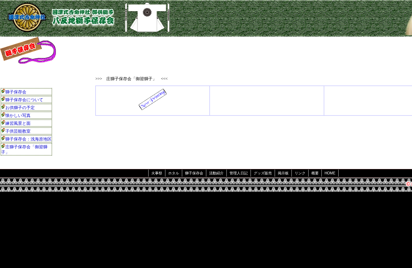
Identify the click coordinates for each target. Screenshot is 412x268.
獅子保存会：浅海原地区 (28, 139)
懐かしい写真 (18, 115)
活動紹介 (216, 173)
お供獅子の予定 (20, 107)
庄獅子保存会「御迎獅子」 (24, 149)
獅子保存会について (24, 100)
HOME (330, 173)
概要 (315, 173)
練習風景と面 (18, 123)
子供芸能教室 (18, 131)
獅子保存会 (15, 92)
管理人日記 (239, 173)
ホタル (173, 173)
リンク (300, 173)
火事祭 (156, 173)
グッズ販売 (263, 173)
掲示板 (283, 173)
